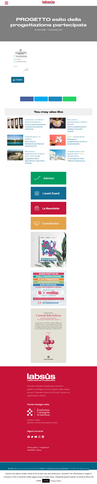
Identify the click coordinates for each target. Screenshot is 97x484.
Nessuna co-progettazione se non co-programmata (77, 141)
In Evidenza (39, 120)
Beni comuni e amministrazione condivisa (77, 121)
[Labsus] (48, 2)
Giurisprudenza (79, 137)
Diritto (69, 137)
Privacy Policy (55, 480)
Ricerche (70, 124)
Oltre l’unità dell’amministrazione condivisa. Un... (34, 143)
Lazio (27, 156)
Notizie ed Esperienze (33, 122)
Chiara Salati (41, 30)
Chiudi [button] (46, 481)
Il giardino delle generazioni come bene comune (35, 160)
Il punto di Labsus (31, 137)
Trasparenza (44, 447)
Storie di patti (35, 156)
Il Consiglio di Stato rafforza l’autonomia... (76, 159)
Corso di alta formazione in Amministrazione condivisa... (35, 126)
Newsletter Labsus (34, 450)
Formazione (29, 120)
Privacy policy (32, 447)
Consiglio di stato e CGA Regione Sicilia (75, 152)
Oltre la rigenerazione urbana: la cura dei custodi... (76, 129)
